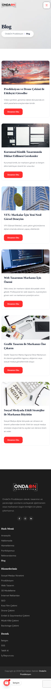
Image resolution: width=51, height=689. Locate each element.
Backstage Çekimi (10, 625)
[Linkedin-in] (31, 518)
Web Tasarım (7, 585)
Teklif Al (5, 650)
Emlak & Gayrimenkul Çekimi (15, 615)
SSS (3, 645)
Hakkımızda (6, 540)
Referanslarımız (8, 555)
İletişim (4, 640)
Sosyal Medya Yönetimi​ (12, 575)
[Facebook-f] (19, 518)
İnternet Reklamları (10, 595)
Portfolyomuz (7, 550)
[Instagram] (25, 518)
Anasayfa (5, 535)
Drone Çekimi (7, 610)
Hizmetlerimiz (7, 545)
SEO (3, 600)
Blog (3, 560)
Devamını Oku (13, 112)
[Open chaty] (6, 683)
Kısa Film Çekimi (9, 605)
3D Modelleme (8, 590)
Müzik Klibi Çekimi (10, 620)
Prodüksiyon (7, 580)
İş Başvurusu (7, 655)
